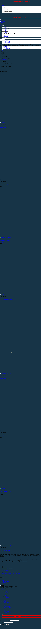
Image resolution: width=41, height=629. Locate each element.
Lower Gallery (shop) (7, 43)
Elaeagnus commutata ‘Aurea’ (5, 548)
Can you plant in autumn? (6, 575)
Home (1, 25)
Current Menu (6, 603)
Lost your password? (3, 626)
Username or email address (5, 620)
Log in (7, 624)
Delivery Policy (4, 579)
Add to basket (2, 40)
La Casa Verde (6, 38)
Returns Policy (4, 582)
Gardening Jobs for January (6, 570)
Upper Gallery (6, 604)
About (3, 26)
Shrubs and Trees (5, 25)
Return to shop (4, 59)
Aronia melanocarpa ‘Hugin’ (4, 434)
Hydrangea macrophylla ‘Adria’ (5, 240)
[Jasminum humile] (2, 122)
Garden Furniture (7, 598)
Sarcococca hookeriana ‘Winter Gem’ (6, 297)
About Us (5, 27)
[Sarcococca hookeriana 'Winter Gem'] (2, 294)
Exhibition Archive (7, 42)
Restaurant (4, 37)
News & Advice (6, 47)
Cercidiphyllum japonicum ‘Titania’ (5, 491)
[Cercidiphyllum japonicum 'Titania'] (2, 488)
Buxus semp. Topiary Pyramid (5, 183)
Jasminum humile (3, 125)
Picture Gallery (6, 592)
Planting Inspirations (7, 612)
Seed (5, 595)
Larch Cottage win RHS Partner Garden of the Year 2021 (11, 573)
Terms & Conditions (5, 583)
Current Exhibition (7, 605)
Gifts (5, 35)
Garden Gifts (6, 34)
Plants (5, 30)
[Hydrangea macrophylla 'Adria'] (5, 237)
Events (3, 580)
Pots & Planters (6, 597)
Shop (3, 28)
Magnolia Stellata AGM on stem (5, 376)
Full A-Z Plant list (6, 29)
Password (2, 622)
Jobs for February (5, 568)
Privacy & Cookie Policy (6, 581)
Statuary (5, 32)
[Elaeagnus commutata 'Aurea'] (5, 545)
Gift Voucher (6, 36)
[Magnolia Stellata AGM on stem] (15, 373)
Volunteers (5, 46)
